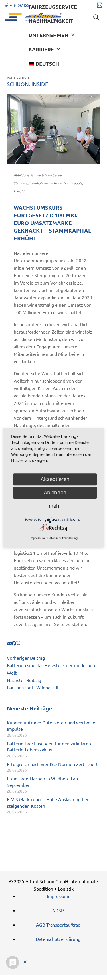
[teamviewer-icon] (99, 5)
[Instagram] (25, 962)
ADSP (58, 910)
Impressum (58, 896)
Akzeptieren (55, 479)
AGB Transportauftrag (58, 924)
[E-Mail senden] (9, 643)
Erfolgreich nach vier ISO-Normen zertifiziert (52, 764)
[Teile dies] (13, 643)
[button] (73, 35)
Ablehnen (55, 492)
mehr (55, 506)
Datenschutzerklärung (58, 939)
